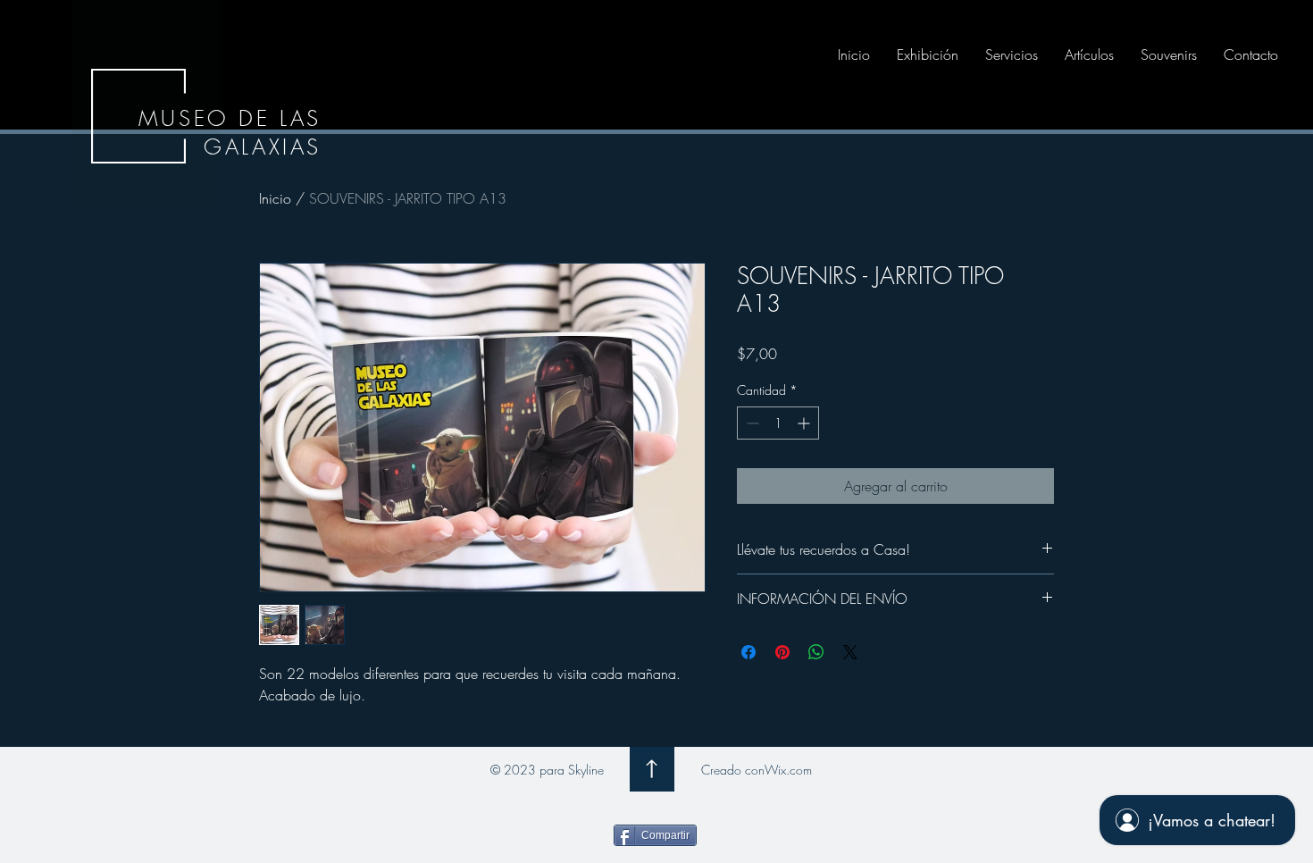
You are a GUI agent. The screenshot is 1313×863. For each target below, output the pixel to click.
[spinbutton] (778, 423)
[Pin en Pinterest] (782, 652)
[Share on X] (850, 652)
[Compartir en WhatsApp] (816, 652)
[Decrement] (751, 423)
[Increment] (805, 423)
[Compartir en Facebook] (748, 652)
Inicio (275, 198)
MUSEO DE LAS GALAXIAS (230, 132)
